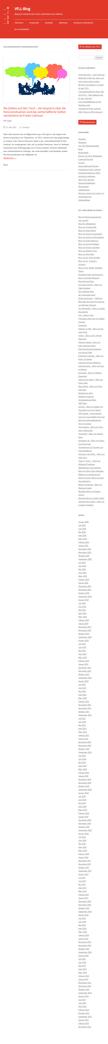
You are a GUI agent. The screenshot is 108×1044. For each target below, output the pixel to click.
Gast (9, 120)
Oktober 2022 (83, 674)
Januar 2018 (83, 857)
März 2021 (82, 732)
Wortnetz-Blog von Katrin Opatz (91, 498)
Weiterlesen (9, 158)
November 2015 (84, 945)
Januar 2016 (83, 939)
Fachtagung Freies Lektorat (89, 170)
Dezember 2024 (84, 586)
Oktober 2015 (83, 949)
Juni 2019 (82, 800)
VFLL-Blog (22, 8)
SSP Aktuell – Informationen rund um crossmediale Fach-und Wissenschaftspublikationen (91, 417)
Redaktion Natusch (86, 397)
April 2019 (82, 807)
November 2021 (84, 708)
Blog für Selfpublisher (87, 224)
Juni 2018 (82, 840)
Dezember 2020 (84, 742)
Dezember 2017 (84, 861)
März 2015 (82, 973)
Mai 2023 (82, 651)
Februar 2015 (83, 976)
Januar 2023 (83, 664)
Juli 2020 (82, 756)
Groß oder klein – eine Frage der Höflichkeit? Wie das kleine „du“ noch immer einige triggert (91, 78)
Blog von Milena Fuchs (87, 251)
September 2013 (85, 1017)
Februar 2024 (83, 620)
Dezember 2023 (84, 627)
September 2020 (85, 752)
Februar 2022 (83, 702)
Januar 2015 (83, 979)
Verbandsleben (84, 200)
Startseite (19, 23)
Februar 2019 (83, 813)
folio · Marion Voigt (86, 315)
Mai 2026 (82, 532)
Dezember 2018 (84, 820)
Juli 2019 (82, 796)
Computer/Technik (85, 159)
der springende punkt (86, 295)
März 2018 (82, 851)
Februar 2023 (83, 661)
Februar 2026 (83, 542)
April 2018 (82, 847)
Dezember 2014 (84, 983)
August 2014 (83, 996)
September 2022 (85, 678)
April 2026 (82, 535)
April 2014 (82, 1006)
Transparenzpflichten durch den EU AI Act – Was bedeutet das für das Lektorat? (91, 95)
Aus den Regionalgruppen (88, 146)
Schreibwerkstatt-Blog (87, 400)
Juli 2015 (82, 959)
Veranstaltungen (84, 197)
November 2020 (84, 746)
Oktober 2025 (83, 556)
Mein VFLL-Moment (86, 180)
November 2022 (84, 671)
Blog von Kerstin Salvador (89, 247)
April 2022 (82, 695)
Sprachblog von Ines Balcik (89, 410)
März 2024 (82, 617)
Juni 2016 (82, 922)
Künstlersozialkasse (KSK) (89, 173)
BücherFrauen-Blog (86, 281)
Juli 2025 (82, 563)
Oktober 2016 (83, 908)
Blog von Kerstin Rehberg (88, 244)
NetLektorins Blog (85, 393)
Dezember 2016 (84, 901)
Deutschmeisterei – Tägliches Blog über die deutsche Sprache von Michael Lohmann (91, 301)
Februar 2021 (83, 735)
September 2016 (85, 912)
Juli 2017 (82, 878)
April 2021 (82, 729)
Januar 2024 (83, 624)
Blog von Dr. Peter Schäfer (89, 258)
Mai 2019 (82, 803)
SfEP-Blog (82, 403)
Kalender (49, 23)
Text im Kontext (84, 424)
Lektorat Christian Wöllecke (89, 363)
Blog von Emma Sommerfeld (90, 234)
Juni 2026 (82, 529)
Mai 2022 (82, 691)
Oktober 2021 (83, 712)
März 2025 (82, 576)
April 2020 (82, 766)
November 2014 (84, 986)
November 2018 (84, 823)
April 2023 (82, 654)
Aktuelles (82, 139)
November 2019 (84, 783)
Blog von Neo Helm (86, 254)
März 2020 (82, 769)
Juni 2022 (82, 688)
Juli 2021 (82, 718)
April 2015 (82, 969)
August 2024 (83, 600)
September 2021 (85, 715)
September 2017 (85, 871)
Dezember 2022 (84, 668)
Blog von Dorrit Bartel (87, 231)
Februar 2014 (83, 1010)
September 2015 (85, 952)
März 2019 (82, 810)
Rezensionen (83, 187)
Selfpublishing (84, 190)
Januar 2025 (83, 583)
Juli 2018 (82, 837)
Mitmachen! (34, 23)
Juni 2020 (82, 759)
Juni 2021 (82, 722)
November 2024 (84, 590)
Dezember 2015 (84, 942)
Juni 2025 (82, 566)
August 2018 (83, 834)
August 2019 (83, 793)
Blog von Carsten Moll (87, 227)
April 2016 (82, 929)
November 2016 (84, 905)
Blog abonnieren (22, 29)
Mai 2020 (82, 763)
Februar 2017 (83, 895)
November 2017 (84, 864)
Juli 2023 (82, 644)
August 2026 (83, 522)
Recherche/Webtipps (86, 183)
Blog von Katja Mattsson (88, 241)
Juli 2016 (82, 918)
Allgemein (82, 142)
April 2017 (82, 888)
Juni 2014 (82, 1003)
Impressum (63, 23)
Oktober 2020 (83, 749)
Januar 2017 (83, 898)
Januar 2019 (83, 817)
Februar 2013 (83, 1023)
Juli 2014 (82, 1000)
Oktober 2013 (83, 1013)
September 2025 (85, 559)
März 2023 (82, 657)
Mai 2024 (82, 610)
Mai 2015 (82, 966)
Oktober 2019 (83, 786)
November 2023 (84, 630)
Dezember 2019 (84, 779)
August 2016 (83, 915)
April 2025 (82, 573)
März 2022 (82, 698)
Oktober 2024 (83, 593)
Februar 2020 (83, 773)
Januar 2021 (83, 739)
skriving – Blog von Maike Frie (90, 407)
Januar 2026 (83, 546)
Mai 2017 (82, 884)
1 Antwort (25, 127)
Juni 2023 (82, 647)
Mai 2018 (82, 844)
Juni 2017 (82, 881)
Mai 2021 (82, 725)
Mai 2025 (82, 569)
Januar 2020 (83, 776)
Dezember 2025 (84, 549)
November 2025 (84, 552)
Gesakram (82, 325)
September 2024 (85, 596)
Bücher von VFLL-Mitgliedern (90, 156)
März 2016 (82, 932)
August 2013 (83, 1020)
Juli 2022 (82, 685)
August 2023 (83, 641)
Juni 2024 (82, 607)
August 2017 (83, 874)
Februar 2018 (83, 854)
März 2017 (82, 891)
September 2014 (85, 993)
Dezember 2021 (84, 705)
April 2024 (82, 613)
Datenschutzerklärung (83, 23)
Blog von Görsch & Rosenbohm (91, 237)
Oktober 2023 (83, 634)
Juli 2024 (82, 603)
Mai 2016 (82, 925)
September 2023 (85, 637)
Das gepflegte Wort (86, 292)
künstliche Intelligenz (86, 176)
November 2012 (84, 1027)
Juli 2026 (82, 525)
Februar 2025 (83, 580)
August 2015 (83, 956)
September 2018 (85, 830)
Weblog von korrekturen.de (89, 475)
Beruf (5, 165)
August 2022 (83, 681)
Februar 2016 (83, 935)
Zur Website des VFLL (91, 47)
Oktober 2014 (83, 990)
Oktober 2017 (83, 868)
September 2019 (85, 790)
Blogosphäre (83, 153)
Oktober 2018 (83, 827)
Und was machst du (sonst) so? (91, 193)
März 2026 (82, 539)
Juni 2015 (82, 962)
